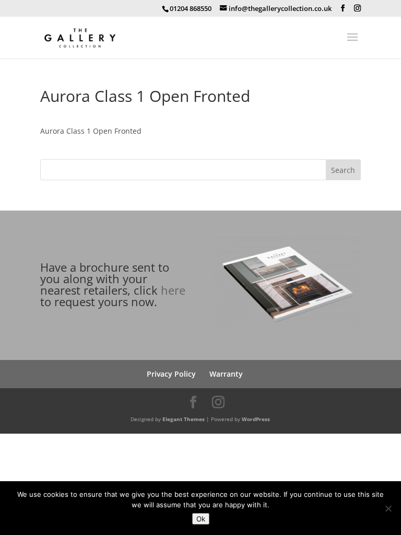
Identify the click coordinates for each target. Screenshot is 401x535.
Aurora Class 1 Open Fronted (90, 131)
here (173, 290)
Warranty (226, 374)
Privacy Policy (171, 374)
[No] (388, 508)
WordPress (256, 419)
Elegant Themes (183, 419)
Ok (200, 519)
